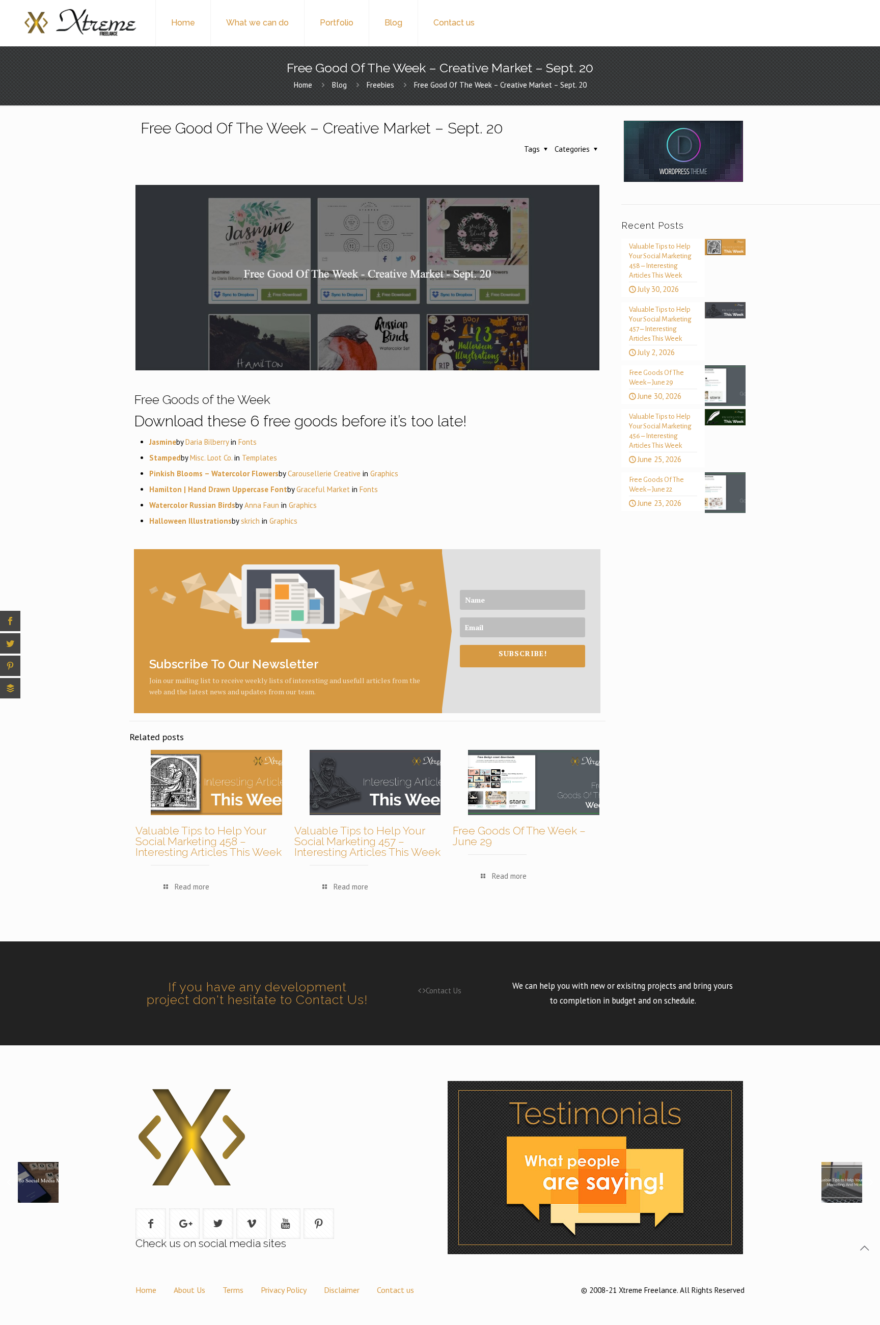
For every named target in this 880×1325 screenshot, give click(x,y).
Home (303, 85)
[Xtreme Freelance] (79, 23)
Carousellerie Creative (324, 473)
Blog (339, 85)
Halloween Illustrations (190, 521)
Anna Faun (261, 505)
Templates (259, 458)
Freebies (380, 85)
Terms (233, 1290)
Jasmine (162, 442)
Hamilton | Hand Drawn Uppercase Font (218, 489)
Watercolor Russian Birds (192, 505)
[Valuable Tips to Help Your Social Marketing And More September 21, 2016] (850, 1233)
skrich (250, 521)
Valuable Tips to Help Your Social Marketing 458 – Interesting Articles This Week (208, 841)
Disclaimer (342, 1290)
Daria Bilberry (207, 442)
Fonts (247, 442)
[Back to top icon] (864, 1248)
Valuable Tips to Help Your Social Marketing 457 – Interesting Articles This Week (367, 841)
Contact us (395, 1290)
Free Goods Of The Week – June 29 (519, 836)
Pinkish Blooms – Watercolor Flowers (214, 473)
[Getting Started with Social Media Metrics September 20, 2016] (29, 1233)
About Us (189, 1290)
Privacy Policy (284, 1290)
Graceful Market (323, 489)
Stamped (165, 458)
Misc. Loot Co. (211, 458)
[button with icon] (150, 1223)
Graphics (384, 473)
